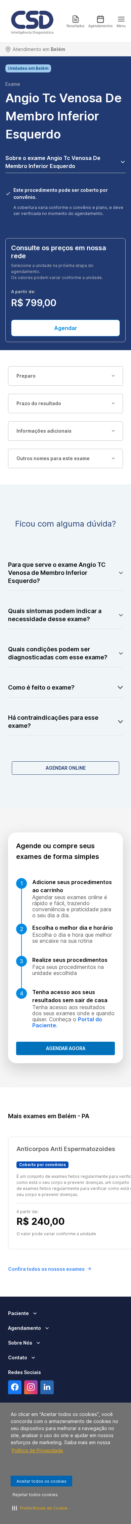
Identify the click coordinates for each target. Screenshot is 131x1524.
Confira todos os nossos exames (46, 1269)
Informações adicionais (44, 431)
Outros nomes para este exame (53, 458)
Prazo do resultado (38, 403)
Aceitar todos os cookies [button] (41, 1481)
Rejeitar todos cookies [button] (35, 1494)
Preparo (26, 376)
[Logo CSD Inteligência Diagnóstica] (32, 21)
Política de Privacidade (37, 1450)
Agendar (65, 328)
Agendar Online (66, 768)
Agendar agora (65, 1048)
